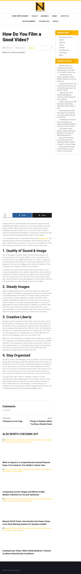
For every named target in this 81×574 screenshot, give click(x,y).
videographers (43, 238)
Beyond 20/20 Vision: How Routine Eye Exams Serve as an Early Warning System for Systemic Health (26, 522)
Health (35, 16)
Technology (44, 21)
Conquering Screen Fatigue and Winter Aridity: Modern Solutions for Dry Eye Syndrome (24, 493)
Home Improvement (20, 16)
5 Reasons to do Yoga (12, 421)
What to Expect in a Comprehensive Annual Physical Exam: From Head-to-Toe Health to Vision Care (26, 463)
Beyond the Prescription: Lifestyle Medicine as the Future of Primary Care (66, 149)
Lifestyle (64, 16)
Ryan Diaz (9, 48)
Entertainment (29, 21)
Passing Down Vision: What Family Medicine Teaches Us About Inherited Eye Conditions (27, 552)
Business (45, 16)
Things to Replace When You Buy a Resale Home (41, 422)
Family (54, 16)
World (55, 21)
